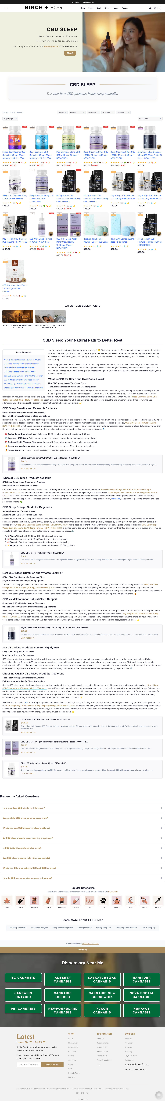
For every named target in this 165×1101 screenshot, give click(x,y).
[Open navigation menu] (6, 8)
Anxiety (116, 907)
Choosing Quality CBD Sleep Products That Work (23, 388)
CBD (26, 702)
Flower (7, 907)
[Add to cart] (24, 147)
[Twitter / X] (87, 1093)
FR (82, 1100)
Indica (70, 1064)
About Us (100, 1039)
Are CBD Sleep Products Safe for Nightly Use (22, 384)
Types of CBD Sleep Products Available (19, 368)
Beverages (61, 907)
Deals (99, 8)
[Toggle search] (150, 8)
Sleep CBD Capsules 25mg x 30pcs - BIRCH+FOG (42, 525)
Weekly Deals (51, 46)
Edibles (48, 907)
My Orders (129, 1043)
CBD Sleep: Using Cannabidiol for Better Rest (17, 326)
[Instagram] (77, 1093)
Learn (116, 8)
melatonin (115, 499)
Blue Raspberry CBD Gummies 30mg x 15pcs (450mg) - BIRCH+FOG (40, 705)
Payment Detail (131, 1056)
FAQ (98, 1064)
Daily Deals (113, 892)
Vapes (21, 907)
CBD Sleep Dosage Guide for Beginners (19, 372)
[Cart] (154, 8)
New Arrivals (73, 1043)
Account (125, 8)
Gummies (34, 907)
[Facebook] (82, 1093)
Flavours (71, 1077)
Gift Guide (72, 1051)
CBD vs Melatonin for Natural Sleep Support (21, 380)
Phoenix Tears (73, 1073)
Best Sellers (73, 1047)
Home (82, 8)
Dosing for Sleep (85, 928)
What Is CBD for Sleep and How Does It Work (22, 360)
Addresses (129, 1047)
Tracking (128, 1051)
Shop (90, 8)
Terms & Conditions (104, 1060)
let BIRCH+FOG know (90, 944)
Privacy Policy (102, 1051)
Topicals (144, 907)
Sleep (131, 907)
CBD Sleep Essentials (17, 928)
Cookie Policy (102, 1056)
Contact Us (129, 1060)
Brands (108, 8)
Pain (89, 907)
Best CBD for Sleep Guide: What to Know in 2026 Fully (50, 326)
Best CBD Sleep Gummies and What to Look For (23, 376)
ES (87, 1100)
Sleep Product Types (39, 928)
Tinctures (158, 907)
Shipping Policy (103, 1043)
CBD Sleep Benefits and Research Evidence (21, 364)
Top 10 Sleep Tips (149, 928)
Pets (103, 907)
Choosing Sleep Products (126, 928)
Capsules (75, 907)
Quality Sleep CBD (103, 928)
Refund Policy (102, 1047)
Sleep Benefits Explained (63, 928)
